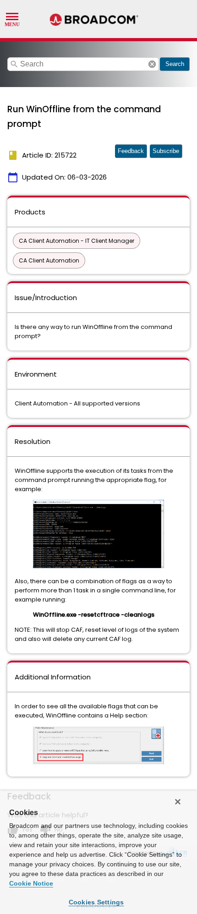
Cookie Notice (31, 883)
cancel (152, 64)
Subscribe (166, 151)
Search (174, 63)
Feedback (131, 151)
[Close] (178, 802)
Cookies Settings (96, 902)
